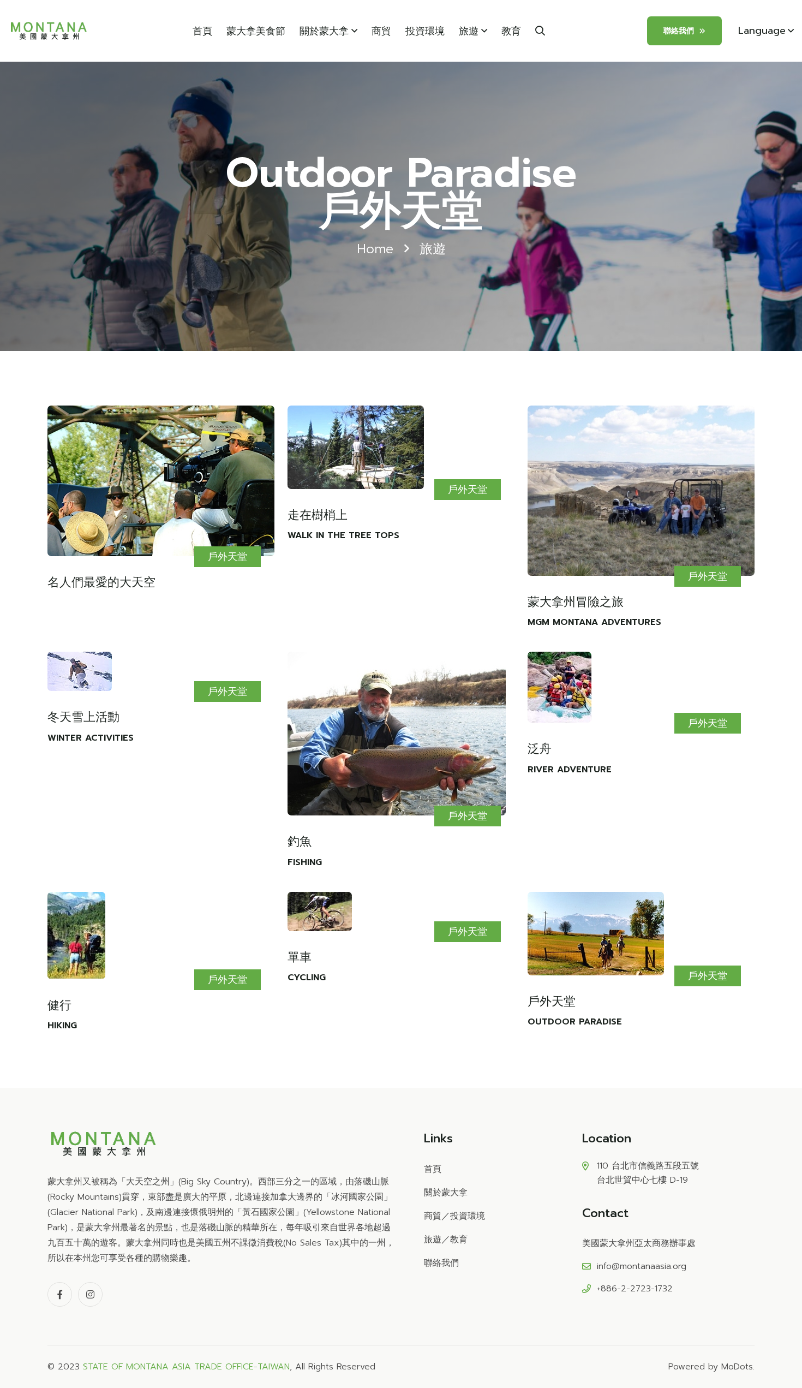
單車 (300, 957)
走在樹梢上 (318, 515)
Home (375, 249)
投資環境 (425, 31)
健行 (59, 1005)
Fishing (305, 862)
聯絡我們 (678, 31)
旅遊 (468, 31)
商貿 (381, 31)
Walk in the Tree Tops (343, 535)
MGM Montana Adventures (594, 622)
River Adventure (570, 770)
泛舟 (540, 749)
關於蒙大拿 (324, 31)
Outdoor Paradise (575, 1022)
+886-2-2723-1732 (635, 1288)
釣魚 (300, 842)
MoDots (737, 1366)
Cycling (307, 978)
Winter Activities (90, 738)
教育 (511, 31)
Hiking (62, 1026)
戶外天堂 (227, 556)
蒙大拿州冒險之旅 (576, 602)
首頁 (202, 31)
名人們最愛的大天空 (101, 582)
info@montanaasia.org (641, 1266)
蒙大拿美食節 (255, 31)
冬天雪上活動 (83, 717)
